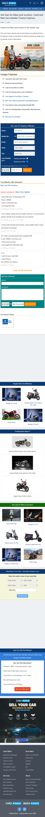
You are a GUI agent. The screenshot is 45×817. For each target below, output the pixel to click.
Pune (10, 758)
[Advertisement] (22, 357)
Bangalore (6, 755)
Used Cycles (12, 770)
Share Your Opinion (22, 192)
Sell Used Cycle (7, 794)
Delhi (4, 764)
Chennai (5, 761)
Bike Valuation (7, 782)
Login (36, 3)
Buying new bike (19, 162)
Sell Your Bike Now (22, 689)
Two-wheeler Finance (9, 779)
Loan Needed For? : (6, 159)
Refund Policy (30, 788)
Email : (4, 142)
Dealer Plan (28, 9)
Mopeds (28, 764)
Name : (4, 131)
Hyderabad (13, 755)
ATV (27, 767)
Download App (36, 779)
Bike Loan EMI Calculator (9, 185)
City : (3, 153)
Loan (40, 9)
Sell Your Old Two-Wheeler (22, 650)
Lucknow (10, 764)
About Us (28, 779)
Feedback (34, 785)
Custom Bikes (30, 770)
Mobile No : (5, 136)
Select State (30, 3)
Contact (28, 785)
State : (4, 148)
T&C (27, 791)
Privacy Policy (33, 791)
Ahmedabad (6, 767)
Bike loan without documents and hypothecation (21, 101)
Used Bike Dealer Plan (9, 791)
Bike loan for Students (12, 117)
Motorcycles (29, 758)
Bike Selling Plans (8, 785)
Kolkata (5, 770)
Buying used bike (20, 158)
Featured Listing (8, 788)
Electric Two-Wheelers (32, 755)
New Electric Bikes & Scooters (22, 505)
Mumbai (5, 758)
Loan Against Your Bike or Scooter (17, 96)
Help (27, 782)
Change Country (30, 794)
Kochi (11, 761)
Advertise (32, 782)
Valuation (20, 9)
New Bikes (35, 9)
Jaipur (13, 767)
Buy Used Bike (13, 9)
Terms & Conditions (23, 166)
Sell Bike (5, 9)
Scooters (28, 761)
